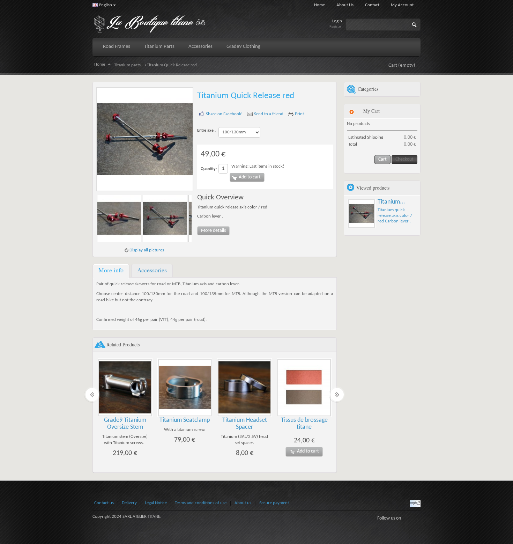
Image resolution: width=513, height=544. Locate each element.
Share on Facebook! (224, 114)
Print (299, 114)
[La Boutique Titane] (153, 24)
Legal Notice (156, 503)
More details (213, 230)
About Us (345, 5)
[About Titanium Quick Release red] (361, 213)
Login (337, 21)
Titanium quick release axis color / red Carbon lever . (395, 215)
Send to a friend (268, 114)
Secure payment (274, 503)
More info (111, 270)
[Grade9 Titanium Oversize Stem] (125, 388)
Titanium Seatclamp (184, 420)
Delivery (129, 503)
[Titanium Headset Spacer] (244, 388)
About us (243, 503)
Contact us (104, 503)
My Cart (371, 111)
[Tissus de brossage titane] (304, 388)
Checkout (404, 159)
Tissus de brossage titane (304, 424)
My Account (402, 5)
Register (335, 27)
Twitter (417, 517)
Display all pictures (146, 250)
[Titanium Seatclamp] (185, 388)
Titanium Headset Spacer (244, 424)
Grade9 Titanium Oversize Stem (125, 424)
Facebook (407, 517)
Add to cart (308, 451)
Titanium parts (127, 65)
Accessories (152, 270)
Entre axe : (206, 130)
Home (319, 5)
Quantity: (209, 169)
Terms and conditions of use (200, 503)
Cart (401, 65)
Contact (372, 5)
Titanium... (391, 202)
